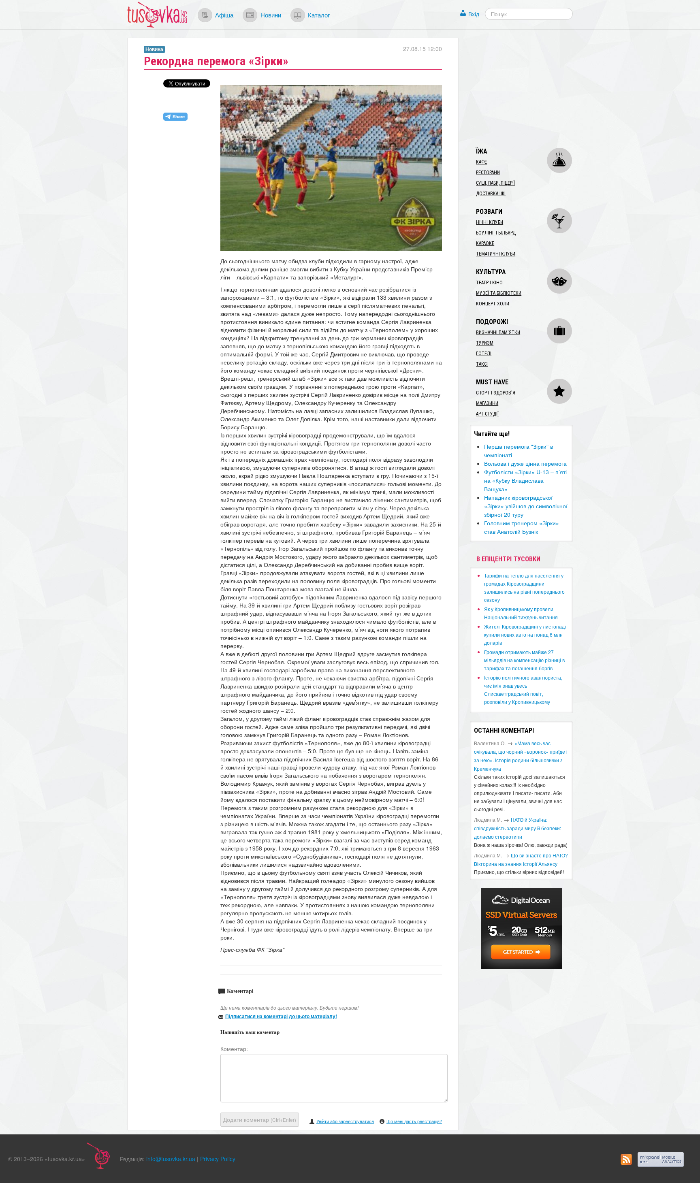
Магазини (487, 403)
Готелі (483, 353)
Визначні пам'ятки (498, 332)
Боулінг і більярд (496, 233)
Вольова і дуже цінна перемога (525, 463)
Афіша (224, 14)
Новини (270, 14)
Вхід (473, 14)
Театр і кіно (489, 283)
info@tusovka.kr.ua (170, 1159)
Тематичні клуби (495, 254)
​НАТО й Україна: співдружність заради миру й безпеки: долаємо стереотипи (517, 828)
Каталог (319, 14)
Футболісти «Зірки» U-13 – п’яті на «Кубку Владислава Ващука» (525, 480)
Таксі (482, 364)
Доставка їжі (491, 193)
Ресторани (488, 172)
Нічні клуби (489, 222)
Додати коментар (259, 1119)
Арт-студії (487, 414)
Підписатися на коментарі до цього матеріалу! (281, 1016)
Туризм (484, 343)
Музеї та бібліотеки (498, 293)
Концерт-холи (492, 304)
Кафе (481, 162)
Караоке (485, 243)
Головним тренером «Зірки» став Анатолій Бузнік (521, 527)
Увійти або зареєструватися (345, 1121)
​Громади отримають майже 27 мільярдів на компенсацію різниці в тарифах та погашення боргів (524, 659)
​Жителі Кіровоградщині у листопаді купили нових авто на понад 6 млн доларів (525, 634)
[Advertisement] (530, 88)
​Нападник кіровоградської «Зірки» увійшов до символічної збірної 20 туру (526, 505)
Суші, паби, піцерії (495, 183)
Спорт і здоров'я (495, 393)
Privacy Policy (217, 1159)
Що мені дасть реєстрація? (414, 1121)
